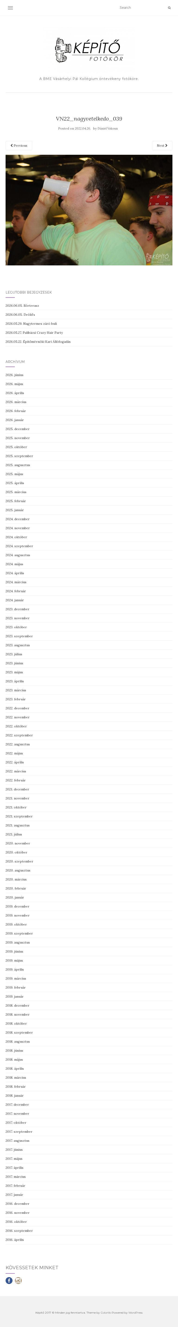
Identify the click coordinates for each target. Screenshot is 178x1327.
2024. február (16, 591)
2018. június (14, 1050)
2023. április (15, 681)
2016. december (17, 1204)
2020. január (15, 897)
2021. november (17, 798)
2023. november (18, 618)
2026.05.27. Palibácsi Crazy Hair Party (34, 333)
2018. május (14, 1059)
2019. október (16, 924)
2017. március (16, 1177)
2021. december (17, 789)
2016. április (15, 1240)
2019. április (15, 969)
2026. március (16, 402)
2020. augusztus (18, 870)
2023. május (14, 672)
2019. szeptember (19, 933)
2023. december (17, 609)
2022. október (16, 726)
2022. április (15, 762)
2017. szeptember (19, 1132)
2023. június (14, 663)
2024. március (16, 582)
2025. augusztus (18, 465)
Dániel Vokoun (108, 129)
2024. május (14, 564)
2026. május (14, 384)
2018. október (16, 1023)
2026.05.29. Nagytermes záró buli (31, 324)
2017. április (14, 1168)
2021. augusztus (18, 825)
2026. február (16, 411)
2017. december (17, 1104)
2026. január (15, 420)
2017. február (15, 1186)
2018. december (17, 1005)
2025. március (16, 492)
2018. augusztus (18, 1041)
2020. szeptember (19, 861)
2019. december (17, 906)
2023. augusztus (18, 645)
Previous (20, 145)
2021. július (14, 834)
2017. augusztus (17, 1141)
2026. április (15, 393)
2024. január (15, 600)
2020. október (16, 852)
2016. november (18, 1213)
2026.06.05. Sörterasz (22, 306)
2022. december (17, 708)
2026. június (14, 375)
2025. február (16, 501)
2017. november (17, 1113)
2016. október (16, 1222)
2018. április (15, 1068)
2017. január (14, 1195)
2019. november (18, 915)
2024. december (18, 519)
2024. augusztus (18, 555)
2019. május (14, 960)
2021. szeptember (19, 816)
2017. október (16, 1123)
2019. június (14, 951)
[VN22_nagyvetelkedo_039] (89, 210)
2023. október (16, 627)
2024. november (18, 528)
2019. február (16, 987)
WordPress (135, 1312)
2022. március (16, 771)
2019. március (16, 978)
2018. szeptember (19, 1032)
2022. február (16, 780)
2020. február (16, 888)
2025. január (15, 510)
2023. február (16, 699)
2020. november (18, 843)
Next (161, 145)
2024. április (15, 573)
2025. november (18, 438)
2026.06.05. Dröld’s (20, 315)
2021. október (16, 807)
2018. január (15, 1095)
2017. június (14, 1150)
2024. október (16, 537)
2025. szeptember (19, 456)
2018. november (18, 1014)
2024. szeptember (19, 546)
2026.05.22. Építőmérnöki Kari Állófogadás (38, 342)
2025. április (15, 483)
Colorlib (106, 1312)
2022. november (18, 717)
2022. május (14, 753)
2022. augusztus (18, 744)
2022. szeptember (19, 735)
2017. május (14, 1159)
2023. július (14, 654)
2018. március (16, 1077)
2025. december (18, 429)
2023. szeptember (19, 636)
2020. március (16, 879)
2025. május (14, 474)
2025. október (16, 447)
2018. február (16, 1086)
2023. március (16, 690)
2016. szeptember (19, 1231)
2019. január (15, 996)
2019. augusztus (18, 942)
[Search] (169, 7)
